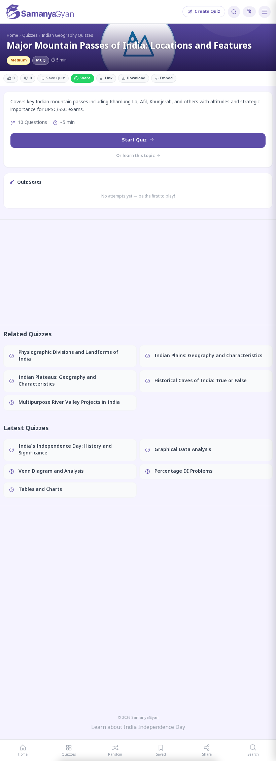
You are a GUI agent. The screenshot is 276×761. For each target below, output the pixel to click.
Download (136, 78)
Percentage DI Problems (183, 471)
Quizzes (30, 35)
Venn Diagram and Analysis (51, 471)
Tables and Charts (40, 490)
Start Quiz (135, 140)
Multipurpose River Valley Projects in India (69, 402)
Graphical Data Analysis (182, 450)
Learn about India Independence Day (138, 727)
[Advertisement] (138, 272)
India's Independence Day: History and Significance (65, 449)
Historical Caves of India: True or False (200, 381)
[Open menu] (264, 12)
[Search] (234, 12)
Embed (166, 78)
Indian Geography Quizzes (67, 35)
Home (12, 35)
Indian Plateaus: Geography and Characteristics (57, 381)
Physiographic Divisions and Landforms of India (68, 356)
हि (249, 12)
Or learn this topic (136, 156)
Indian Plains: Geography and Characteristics (208, 356)
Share (85, 78)
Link (108, 78)
